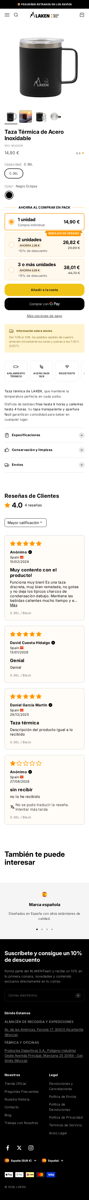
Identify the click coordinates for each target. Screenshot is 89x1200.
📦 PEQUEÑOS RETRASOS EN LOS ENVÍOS (44, 4)
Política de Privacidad (66, 1117)
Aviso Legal (58, 1133)
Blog (8, 1115)
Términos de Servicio (65, 1125)
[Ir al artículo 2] (25, 117)
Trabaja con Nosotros (21, 1123)
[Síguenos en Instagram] (31, 1148)
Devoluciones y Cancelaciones (61, 1086)
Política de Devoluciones (59, 1106)
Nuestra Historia (17, 1099)
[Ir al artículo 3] (40, 117)
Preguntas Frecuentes (22, 1091)
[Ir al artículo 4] (54, 117)
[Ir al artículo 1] (11, 117)
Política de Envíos (62, 1096)
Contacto (11, 1107)
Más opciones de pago (44, 316)
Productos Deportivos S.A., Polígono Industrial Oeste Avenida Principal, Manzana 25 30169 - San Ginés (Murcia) (44, 1055)
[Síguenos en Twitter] (19, 1148)
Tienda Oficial (15, 1083)
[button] (44, 221)
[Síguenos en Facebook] (8, 1148)
